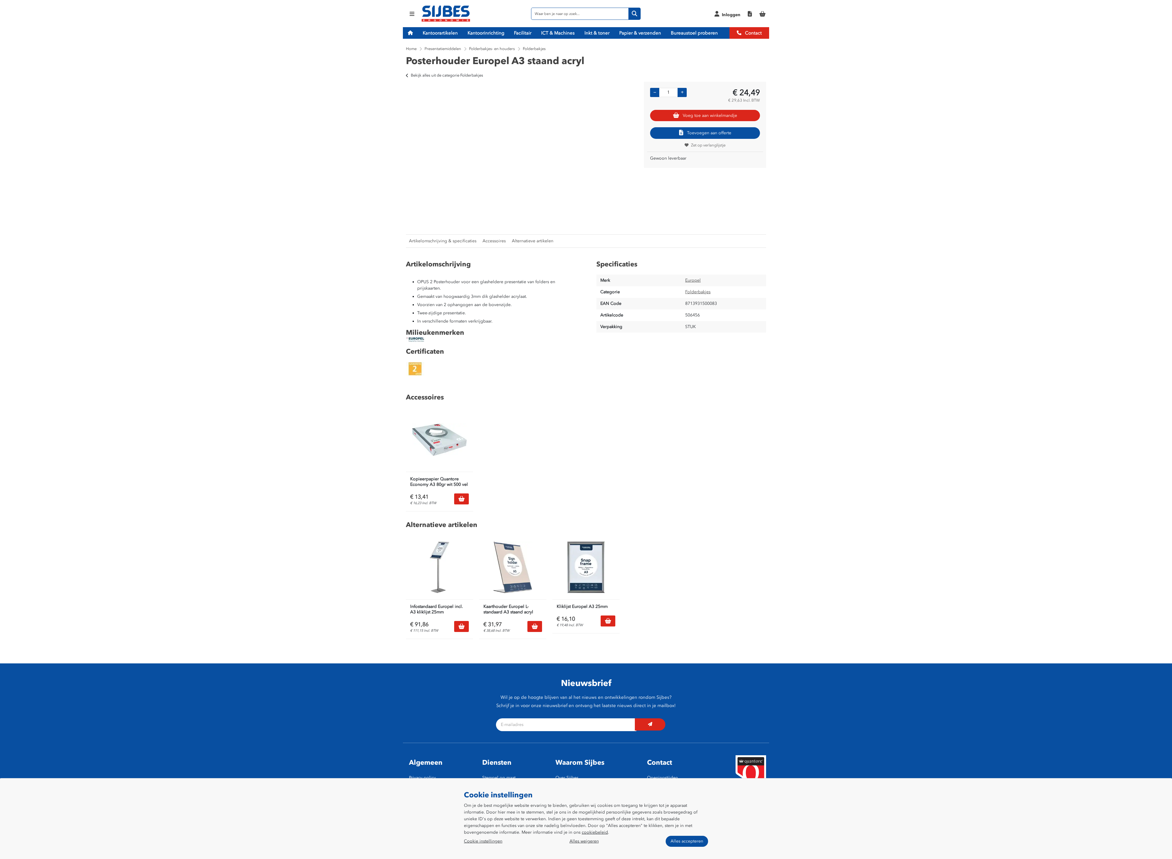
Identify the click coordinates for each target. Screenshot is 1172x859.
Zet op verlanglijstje (708, 145)
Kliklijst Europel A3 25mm (582, 606)
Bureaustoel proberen (694, 33)
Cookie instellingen (483, 841)
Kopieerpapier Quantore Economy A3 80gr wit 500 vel (439, 481)
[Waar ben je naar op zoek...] (634, 14)
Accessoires (494, 241)
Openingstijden (662, 777)
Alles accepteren (687, 841)
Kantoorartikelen (440, 33)
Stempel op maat (498, 777)
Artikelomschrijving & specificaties (442, 241)
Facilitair (522, 33)
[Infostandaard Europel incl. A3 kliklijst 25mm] (439, 567)
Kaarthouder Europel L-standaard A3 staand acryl (508, 609)
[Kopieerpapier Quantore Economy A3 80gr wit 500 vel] (439, 440)
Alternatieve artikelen (532, 241)
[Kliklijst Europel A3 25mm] (586, 567)
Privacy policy (422, 777)
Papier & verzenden (640, 33)
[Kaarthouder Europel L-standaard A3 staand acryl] (512, 567)
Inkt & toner (597, 33)
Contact (753, 33)
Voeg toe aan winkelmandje (710, 115)
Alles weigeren (584, 841)
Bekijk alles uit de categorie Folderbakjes (447, 75)
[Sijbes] (445, 20)
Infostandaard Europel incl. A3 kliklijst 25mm (436, 609)
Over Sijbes (566, 777)
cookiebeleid (595, 832)
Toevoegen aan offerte (709, 132)
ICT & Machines (558, 33)
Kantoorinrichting (486, 33)
